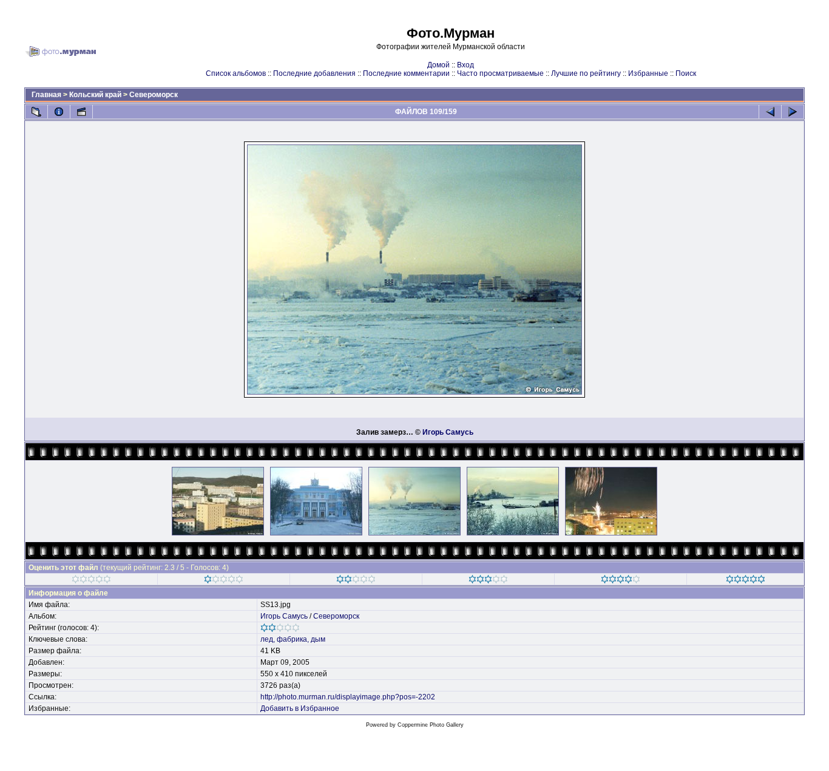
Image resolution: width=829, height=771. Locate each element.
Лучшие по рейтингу (586, 73)
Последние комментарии (406, 73)
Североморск (153, 94)
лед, (267, 639)
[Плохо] (223, 581)
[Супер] (745, 581)
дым (318, 639)
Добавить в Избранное (299, 708)
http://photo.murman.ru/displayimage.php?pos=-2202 (347, 697)
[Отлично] (620, 581)
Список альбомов (236, 73)
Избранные (648, 73)
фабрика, (293, 639)
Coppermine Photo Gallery (431, 725)
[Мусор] (91, 581)
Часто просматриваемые (500, 73)
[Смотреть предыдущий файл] (770, 111)
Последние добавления (314, 73)
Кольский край (95, 94)
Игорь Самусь (447, 432)
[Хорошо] (488, 581)
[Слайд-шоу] (81, 111)
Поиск (685, 73)
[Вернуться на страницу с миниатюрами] (36, 111)
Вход (465, 65)
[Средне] (356, 581)
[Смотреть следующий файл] (793, 111)
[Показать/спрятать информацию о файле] (59, 111)
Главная (46, 94)
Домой (438, 65)
